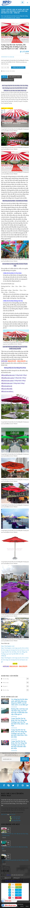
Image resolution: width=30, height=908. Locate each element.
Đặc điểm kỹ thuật (15, 76)
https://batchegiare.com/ (8, 646)
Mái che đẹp (5, 682)
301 (18, 892)
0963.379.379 (4, 814)
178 (18, 889)
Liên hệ (27, 906)
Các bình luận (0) (8, 79)
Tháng (13, 892)
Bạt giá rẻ (5, 686)
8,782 (18, 895)
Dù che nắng (6, 678)
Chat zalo (8, 901)
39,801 (18, 897)
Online (13, 884)
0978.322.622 (17, 878)
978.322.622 (12, 814)
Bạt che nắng (6, 690)
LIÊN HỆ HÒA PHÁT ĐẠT (17, 875)
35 (18, 887)
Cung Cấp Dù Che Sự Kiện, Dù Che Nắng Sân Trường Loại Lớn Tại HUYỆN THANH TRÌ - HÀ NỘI (19, 744)
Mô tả (4, 76)
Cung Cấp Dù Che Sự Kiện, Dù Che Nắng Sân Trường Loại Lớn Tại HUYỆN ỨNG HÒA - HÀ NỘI (19, 722)
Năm (13, 895)
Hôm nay (13, 887)
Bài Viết (21, 906)
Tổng (13, 897)
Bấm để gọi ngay (10, 905)
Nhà (2, 16)
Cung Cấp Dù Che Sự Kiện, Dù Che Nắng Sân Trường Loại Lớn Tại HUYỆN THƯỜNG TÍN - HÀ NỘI (19, 733)
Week (13, 889)
